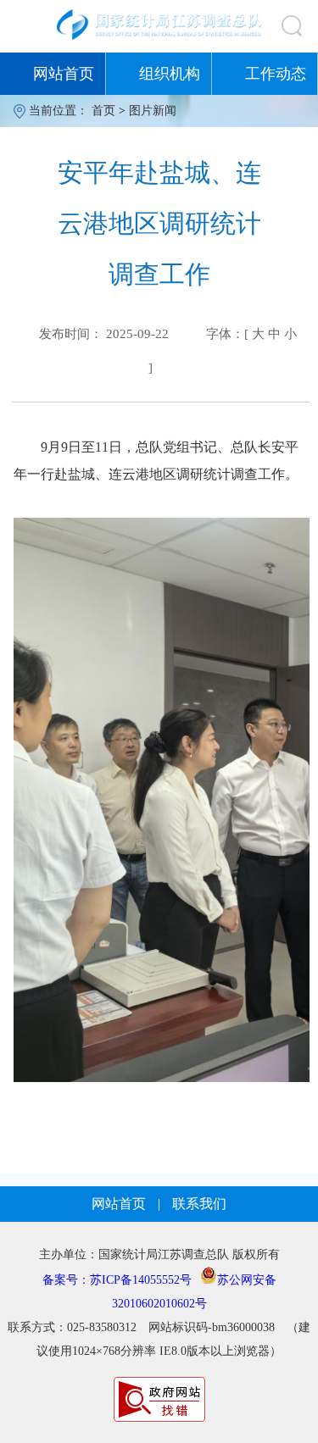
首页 (103, 110)
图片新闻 (152, 110)
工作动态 (275, 73)
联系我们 (199, 1203)
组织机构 (169, 73)
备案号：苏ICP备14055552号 (117, 1280)
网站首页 (63, 73)
